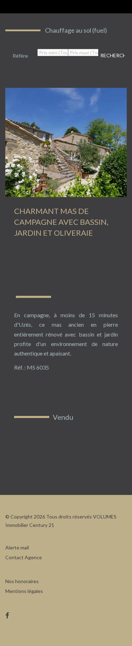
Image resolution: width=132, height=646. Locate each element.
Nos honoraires (22, 581)
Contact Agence (23, 557)
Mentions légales (24, 591)
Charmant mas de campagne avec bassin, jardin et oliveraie (61, 221)
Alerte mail (17, 547)
